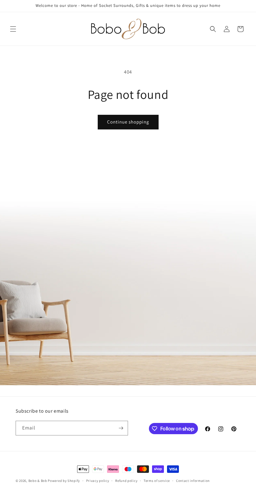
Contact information (193, 480)
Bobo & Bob (37, 480)
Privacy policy (97, 480)
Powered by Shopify (64, 480)
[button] (13, 29)
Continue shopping (128, 122)
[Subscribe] (121, 428)
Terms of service (157, 480)
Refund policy (126, 480)
